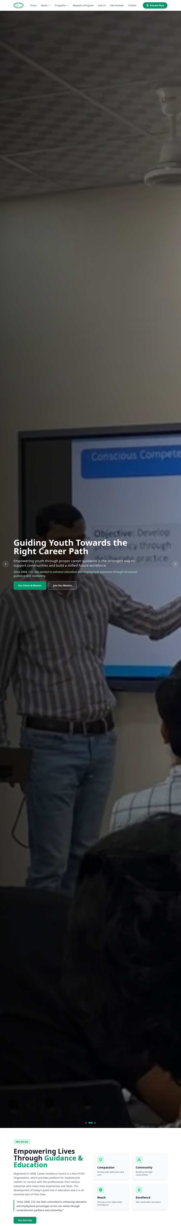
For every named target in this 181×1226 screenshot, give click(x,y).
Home (33, 5)
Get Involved (117, 5)
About (44, 5)
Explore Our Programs (30, 585)
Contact (132, 5)
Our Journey (25, 1220)
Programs (60, 5)
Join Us (102, 5)
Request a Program (83, 5)
